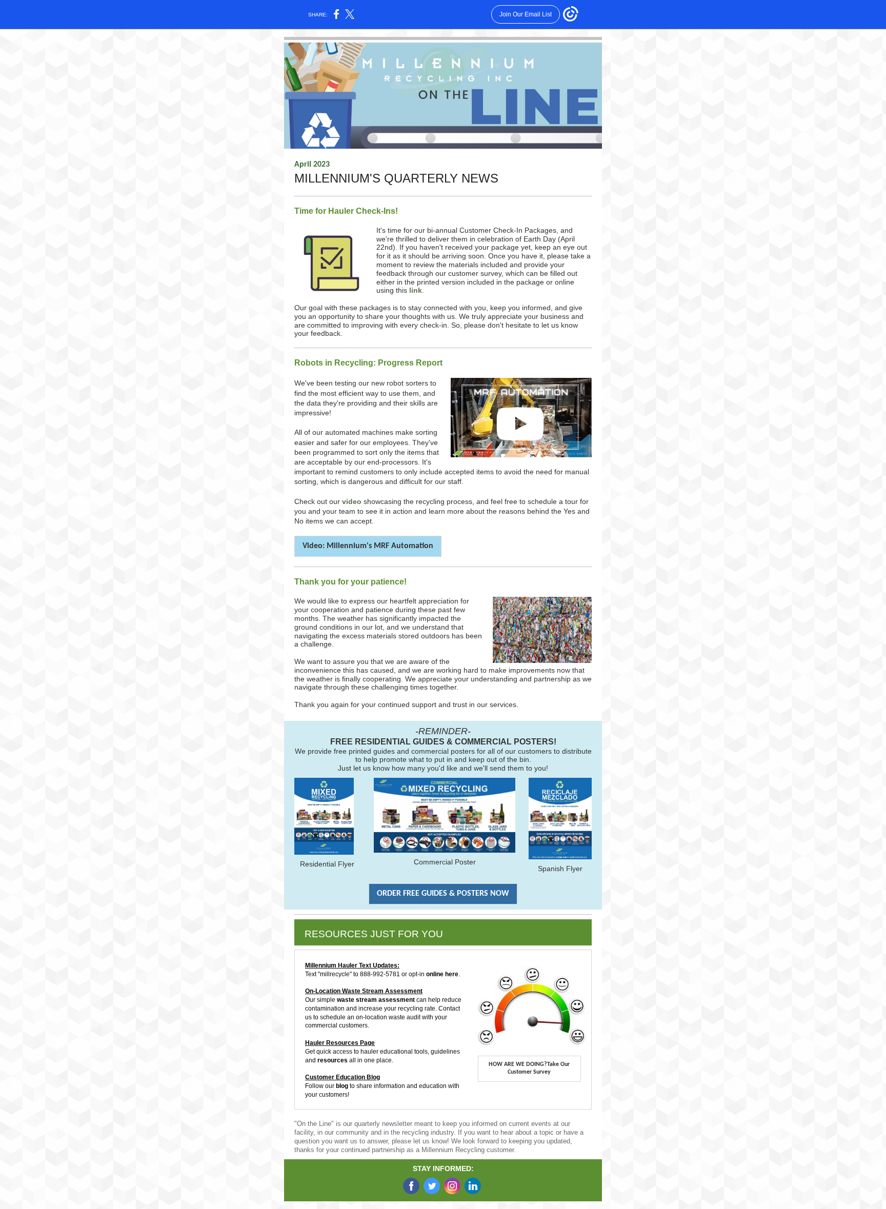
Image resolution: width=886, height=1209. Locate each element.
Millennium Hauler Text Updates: (352, 965)
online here (442, 974)
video (353, 501)
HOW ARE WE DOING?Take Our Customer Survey (529, 1068)
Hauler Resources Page (340, 1042)
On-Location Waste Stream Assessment (363, 991)
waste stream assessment (376, 999)
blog (343, 1086)
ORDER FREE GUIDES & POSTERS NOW (443, 894)
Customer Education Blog (342, 1077)
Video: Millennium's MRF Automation (368, 546)
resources (333, 1060)
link (415, 290)
